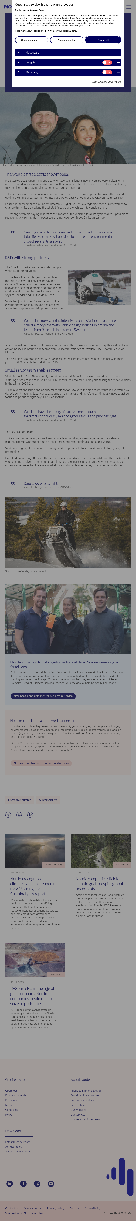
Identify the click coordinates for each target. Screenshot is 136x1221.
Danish (18, 10)
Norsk (26, 10)
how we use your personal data (60, 31)
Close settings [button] (29, 40)
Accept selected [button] (67, 40)
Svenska (33, 10)
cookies (36, 31)
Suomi (42, 10)
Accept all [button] (103, 40)
